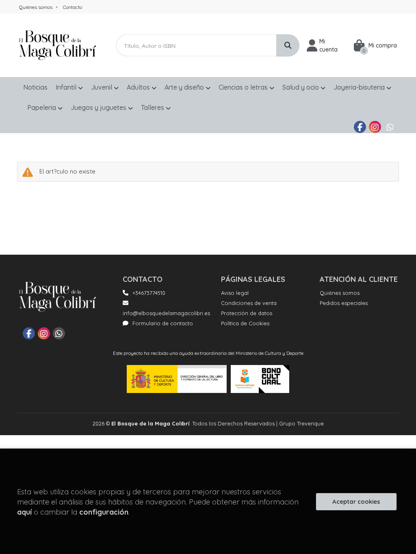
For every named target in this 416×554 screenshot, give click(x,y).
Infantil (67, 87)
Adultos (139, 87)
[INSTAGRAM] (375, 127)
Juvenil (102, 87)
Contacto (72, 7)
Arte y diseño (185, 87)
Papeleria (42, 107)
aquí (24, 512)
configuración (103, 512)
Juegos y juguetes (99, 107)
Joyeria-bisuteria (360, 87)
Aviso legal (235, 293)
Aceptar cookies (356, 501)
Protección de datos (246, 313)
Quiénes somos (35, 7)
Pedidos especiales (344, 303)
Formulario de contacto (162, 323)
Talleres (153, 107)
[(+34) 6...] (390, 127)
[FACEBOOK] (360, 127)
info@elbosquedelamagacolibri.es (166, 313)
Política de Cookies (245, 323)
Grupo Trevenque (301, 423)
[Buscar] (287, 45)
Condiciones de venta (249, 303)
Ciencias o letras (244, 87)
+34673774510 (148, 293)
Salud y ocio (301, 87)
